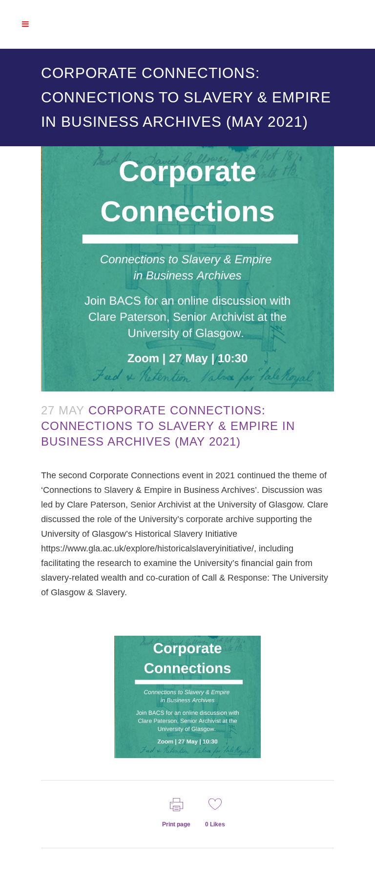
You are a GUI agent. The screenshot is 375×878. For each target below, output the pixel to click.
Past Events (53, 458)
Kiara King (60, 458)
